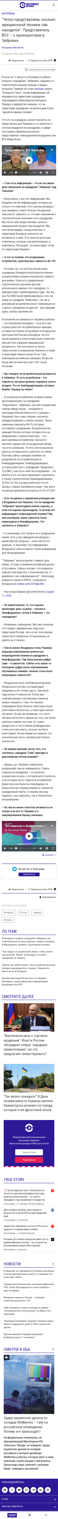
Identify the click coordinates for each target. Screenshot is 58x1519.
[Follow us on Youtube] (19, 1490)
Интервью (8, 13)
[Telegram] (29, 1515)
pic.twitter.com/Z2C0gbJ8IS (28, 583)
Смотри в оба (17, 1349)
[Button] (16, 61)
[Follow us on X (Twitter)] (12, 1490)
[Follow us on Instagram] (26, 1490)
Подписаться (29, 874)
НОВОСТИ (12, 1264)
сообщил (39, 88)
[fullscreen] (53, 172)
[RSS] (40, 1490)
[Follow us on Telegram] (33, 1490)
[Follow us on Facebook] (5, 1490)
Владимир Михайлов (12, 47)
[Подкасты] (48, 1490)
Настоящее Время (17, 154)
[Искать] (46, 1515)
